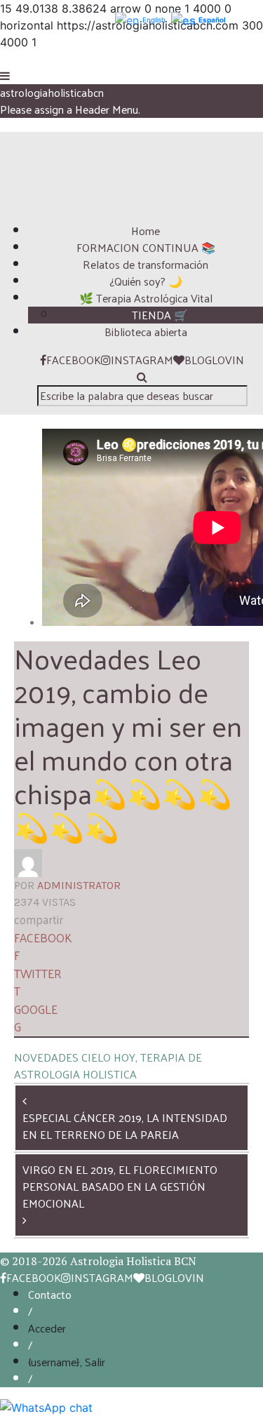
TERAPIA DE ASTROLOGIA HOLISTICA (108, 1065)
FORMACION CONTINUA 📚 (145, 247)
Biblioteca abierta (145, 331)
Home (145, 230)
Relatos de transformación (145, 264)
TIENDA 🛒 (160, 315)
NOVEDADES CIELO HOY (74, 1057)
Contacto (50, 1294)
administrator (79, 885)
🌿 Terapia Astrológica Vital (146, 298)
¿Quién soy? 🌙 (145, 281)
